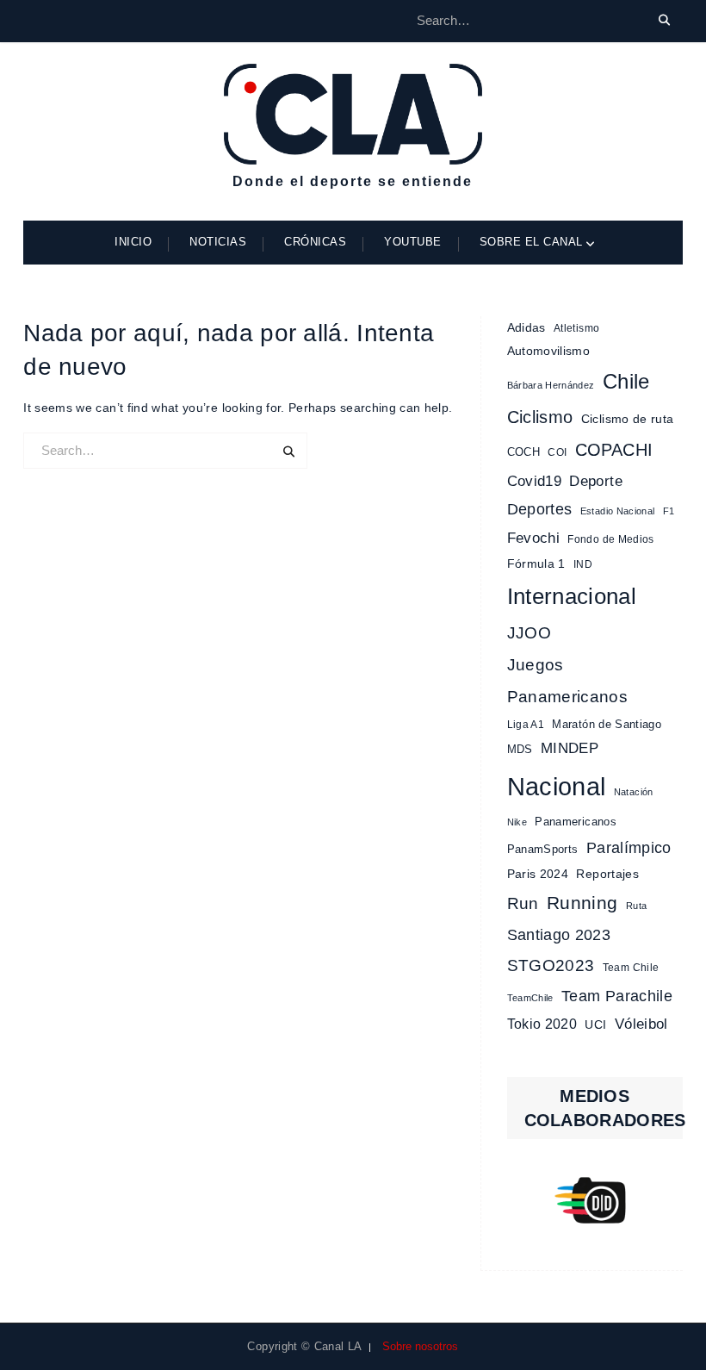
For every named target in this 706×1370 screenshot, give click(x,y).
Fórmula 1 (536, 563)
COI (557, 452)
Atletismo (576, 328)
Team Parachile (616, 996)
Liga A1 (525, 725)
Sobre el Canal (531, 241)
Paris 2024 (538, 874)
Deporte (595, 480)
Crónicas (315, 241)
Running (582, 902)
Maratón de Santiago (606, 724)
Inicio (133, 241)
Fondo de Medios (610, 539)
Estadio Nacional (617, 511)
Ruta (636, 905)
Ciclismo (540, 417)
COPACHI (614, 449)
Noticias (217, 241)
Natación (633, 792)
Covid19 (534, 481)
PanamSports (543, 849)
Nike (517, 822)
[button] (595, 1200)
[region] (595, 1200)
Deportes (540, 509)
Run (523, 903)
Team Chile (631, 968)
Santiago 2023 (559, 934)
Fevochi (533, 538)
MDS (520, 749)
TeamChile (530, 998)
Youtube (413, 241)
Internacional (572, 596)
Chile (626, 382)
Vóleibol (641, 1024)
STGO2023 (551, 965)
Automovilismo (549, 351)
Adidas (526, 327)
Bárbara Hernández (551, 385)
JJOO (529, 633)
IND (582, 564)
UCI (595, 1024)
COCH (523, 451)
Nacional (556, 786)
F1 (669, 511)
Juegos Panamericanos (568, 680)
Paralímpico (629, 847)
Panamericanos (575, 821)
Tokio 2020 (542, 1023)
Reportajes (607, 874)
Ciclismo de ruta (627, 419)
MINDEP (569, 748)
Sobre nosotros (420, 1346)
